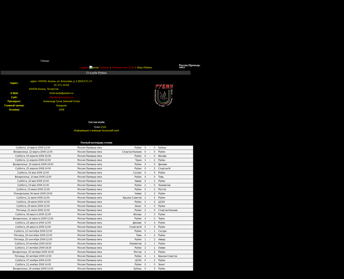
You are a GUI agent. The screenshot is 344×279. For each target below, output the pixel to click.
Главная (9, 61)
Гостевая (179, 61)
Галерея (143, 61)
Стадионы (102, 61)
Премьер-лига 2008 (123, 67)
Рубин (97, 127)
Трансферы (123, 61)
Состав (82, 61)
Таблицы (44, 61)
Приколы (64, 61)
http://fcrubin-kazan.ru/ (61, 97)
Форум (161, 61)
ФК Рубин (30, 5)
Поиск (27, 61)
